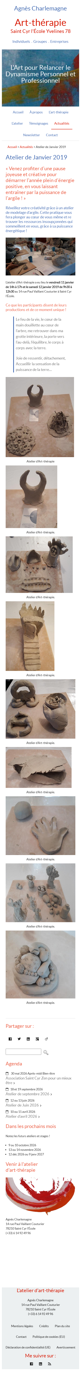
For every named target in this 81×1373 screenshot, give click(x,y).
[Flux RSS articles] (49, 1364)
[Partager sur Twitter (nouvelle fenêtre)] (19, 1039)
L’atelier (17, 123)
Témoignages (38, 123)
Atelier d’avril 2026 (21, 1116)
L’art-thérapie (58, 112)
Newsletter (31, 135)
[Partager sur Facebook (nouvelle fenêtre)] (10, 1039)
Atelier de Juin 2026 (22, 1105)
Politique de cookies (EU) (49, 1336)
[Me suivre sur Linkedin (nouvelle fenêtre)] (40, 1364)
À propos (36, 112)
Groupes (40, 42)
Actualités (61, 123)
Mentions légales (22, 1326)
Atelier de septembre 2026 (27, 1094)
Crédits (44, 1326)
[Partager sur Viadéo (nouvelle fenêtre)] (46, 1039)
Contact (52, 135)
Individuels (21, 42)
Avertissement (66, 1347)
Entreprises (59, 42)
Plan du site (62, 1326)
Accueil (18, 112)
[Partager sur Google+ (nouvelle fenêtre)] (37, 1039)
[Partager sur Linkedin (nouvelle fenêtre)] (28, 1039)
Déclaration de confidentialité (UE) (28, 1347)
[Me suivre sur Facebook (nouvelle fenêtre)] (31, 1364)
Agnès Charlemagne (40, 8)
